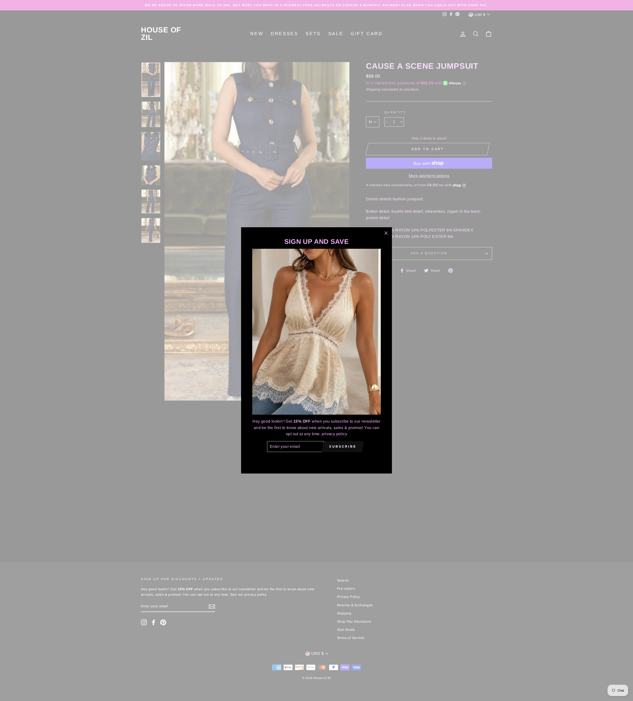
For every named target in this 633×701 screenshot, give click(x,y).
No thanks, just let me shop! (316, 459)
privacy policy (334, 434)
